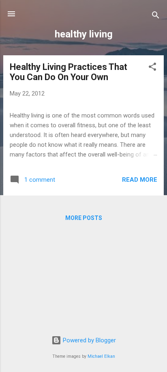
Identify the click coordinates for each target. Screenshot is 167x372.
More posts (83, 218)
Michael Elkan (101, 356)
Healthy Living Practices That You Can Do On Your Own (68, 72)
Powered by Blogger (88, 340)
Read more (139, 179)
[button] (152, 68)
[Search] (156, 16)
